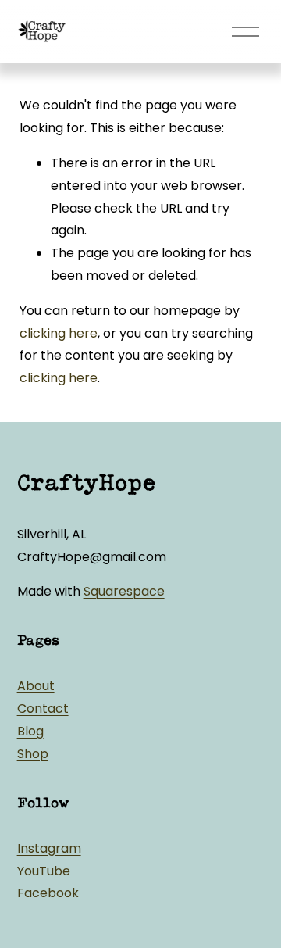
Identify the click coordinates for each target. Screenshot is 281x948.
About (36, 686)
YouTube (43, 871)
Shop (32, 754)
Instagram (49, 848)
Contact (43, 708)
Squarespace (124, 591)
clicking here (59, 333)
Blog (30, 731)
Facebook (48, 893)
